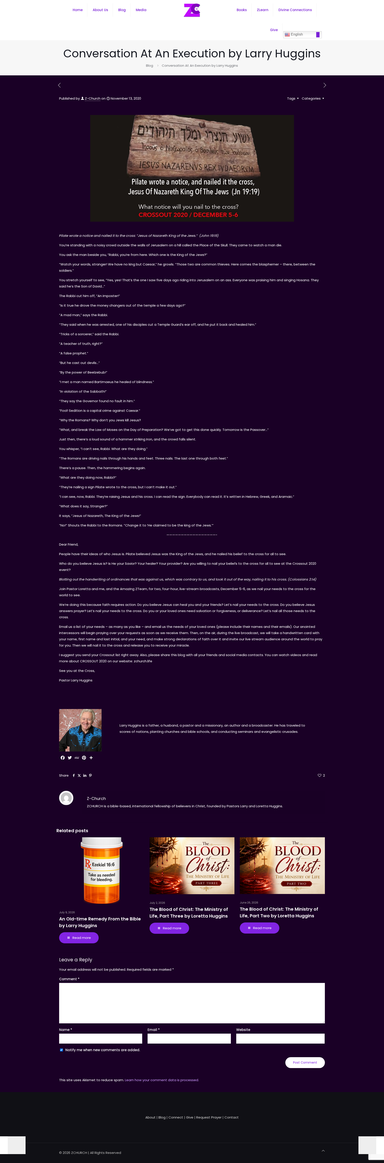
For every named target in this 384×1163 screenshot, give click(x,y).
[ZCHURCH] (192, 10)
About (150, 1117)
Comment (69, 979)
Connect (175, 1117)
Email (154, 1029)
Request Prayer (209, 1117)
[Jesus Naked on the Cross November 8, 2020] (13, 1145)
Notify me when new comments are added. (102, 1050)
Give (189, 1117)
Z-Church (92, 98)
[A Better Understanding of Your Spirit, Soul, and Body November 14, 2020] (371, 1145)
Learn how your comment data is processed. (162, 1080)
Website (243, 1029)
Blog (149, 65)
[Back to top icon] (323, 1151)
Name (65, 1029)
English (296, 34)
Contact (231, 1117)
